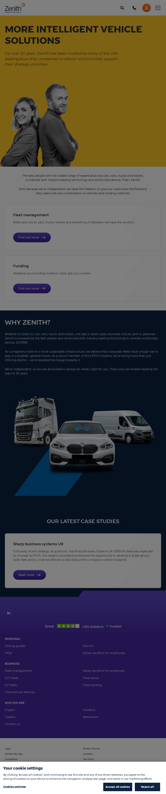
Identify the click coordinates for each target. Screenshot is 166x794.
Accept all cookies (117, 786)
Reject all (147, 786)
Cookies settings (14, 786)
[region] (83, 778)
